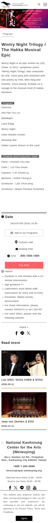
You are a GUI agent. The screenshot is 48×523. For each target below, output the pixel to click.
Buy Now (24, 265)
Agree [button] (24, 518)
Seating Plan (26, 249)
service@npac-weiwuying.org (24, 470)
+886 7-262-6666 (24, 466)
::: (1, 11)
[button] (39, 4)
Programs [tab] (8, 34)
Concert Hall (26, 242)
